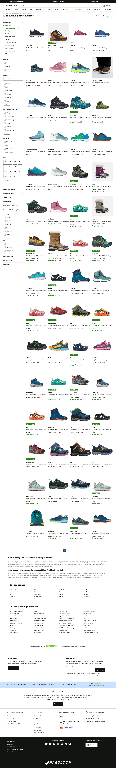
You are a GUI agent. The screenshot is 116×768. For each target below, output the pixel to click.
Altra (35, 589)
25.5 (10, 166)
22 (10, 161)
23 (15, 161)
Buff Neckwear (87, 628)
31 (10, 176)
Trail (31, 9)
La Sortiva (12, 596)
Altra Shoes (86, 625)
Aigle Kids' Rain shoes (65, 616)
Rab (11, 594)
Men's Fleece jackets (16, 623)
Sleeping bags (14, 632)
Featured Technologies (11, 210)
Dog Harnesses (87, 618)
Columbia (62, 592)
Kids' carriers (37, 632)
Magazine (108, 9)
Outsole (6, 185)
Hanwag (85, 594)
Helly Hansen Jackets (65, 623)
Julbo (85, 589)
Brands (88, 9)
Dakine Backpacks (64, 632)
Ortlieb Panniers (88, 623)
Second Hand (78, 9)
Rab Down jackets (88, 616)
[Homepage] (4, 13)
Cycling (48, 9)
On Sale (6, 214)
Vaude (61, 596)
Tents (11, 625)
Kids (7, 13)
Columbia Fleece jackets (66, 625)
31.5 (15, 176)
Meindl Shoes (63, 630)
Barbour (36, 599)
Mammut (61, 599)
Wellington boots (10, 36)
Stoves (36, 611)
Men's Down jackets (15, 618)
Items (5, 240)
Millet (35, 592)
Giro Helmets (87, 613)
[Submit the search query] (99, 6)
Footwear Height (9, 189)
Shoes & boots (7, 25)
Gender (5, 59)
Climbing (39, 9)
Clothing (7, 9)
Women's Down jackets (16, 611)
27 (19, 166)
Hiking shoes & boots (40, 618)
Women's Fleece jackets (17, 616)
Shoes (16, 9)
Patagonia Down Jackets (90, 632)
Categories (7, 22)
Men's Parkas (13, 620)
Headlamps (13, 630)
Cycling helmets (39, 630)
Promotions (97, 9)
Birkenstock (86, 596)
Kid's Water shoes (10, 54)
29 (15, 171)
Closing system (8, 193)
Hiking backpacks (39, 613)
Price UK (6, 138)
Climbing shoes (9, 31)
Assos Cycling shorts (89, 611)
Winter (56, 9)
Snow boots (8, 33)
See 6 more (7, 105)
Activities (65, 9)
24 (19, 161)
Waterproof (7, 197)
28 (10, 171)
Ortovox (12, 592)
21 (5, 161)
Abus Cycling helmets (89, 630)
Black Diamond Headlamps (67, 628)
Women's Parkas (14, 613)
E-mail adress (70, 667)
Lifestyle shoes (9, 48)
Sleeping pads (14, 628)
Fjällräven (61, 589)
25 (5, 166)
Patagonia (13, 589)
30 (19, 171)
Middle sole (7, 201)
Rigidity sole (7, 260)
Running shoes (9, 45)
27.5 (6, 171)
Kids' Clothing (63, 611)
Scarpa (61, 594)
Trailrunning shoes (10, 42)
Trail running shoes (39, 620)
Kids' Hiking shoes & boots (41, 628)
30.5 (5, 176)
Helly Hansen (38, 596)
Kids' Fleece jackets (64, 613)
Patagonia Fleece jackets (66, 618)
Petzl (84, 599)
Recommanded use (10, 109)
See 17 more (7, 180)
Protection (6, 264)
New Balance (87, 592)
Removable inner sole (10, 206)
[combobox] (13, 79)
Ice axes (36, 616)
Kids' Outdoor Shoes (13, 13)
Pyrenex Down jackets (65, 620)
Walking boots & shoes (12, 28)
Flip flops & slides (10, 51)
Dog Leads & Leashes (89, 620)
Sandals (7, 39)
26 (15, 166)
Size (4, 158)
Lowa (11, 599)
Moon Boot (37, 594)
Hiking (24, 9)
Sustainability (8, 256)
